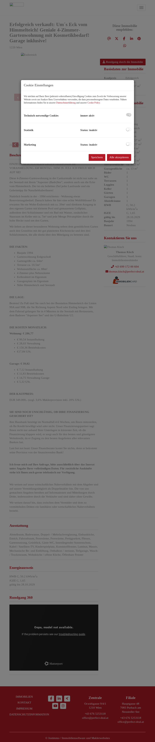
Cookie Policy (93, 102)
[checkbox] (128, 114)
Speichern (97, 157)
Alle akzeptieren (119, 157)
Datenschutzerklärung (66, 102)
